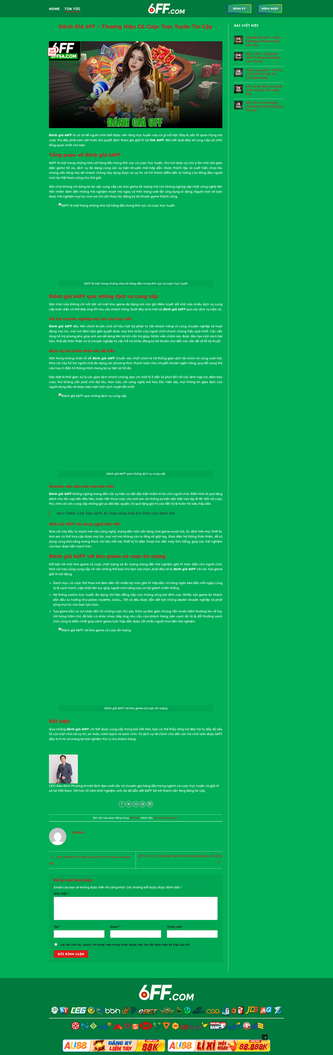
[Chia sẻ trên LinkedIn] (150, 804)
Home (54, 9)
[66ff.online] (166, 9)
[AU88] (114, 1045)
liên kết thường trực (166, 817)
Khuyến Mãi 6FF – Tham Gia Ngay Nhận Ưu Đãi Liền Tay (263, 41)
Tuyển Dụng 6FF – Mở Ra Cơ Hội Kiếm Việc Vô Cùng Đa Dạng (264, 73)
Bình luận (61, 893)
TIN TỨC (72, 9)
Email (115, 926)
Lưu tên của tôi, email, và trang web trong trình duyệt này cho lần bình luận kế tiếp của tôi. (125, 944)
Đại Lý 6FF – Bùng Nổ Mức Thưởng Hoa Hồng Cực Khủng (263, 57)
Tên (57, 926)
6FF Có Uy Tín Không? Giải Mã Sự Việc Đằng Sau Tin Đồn (265, 106)
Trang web (174, 926)
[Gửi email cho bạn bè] (136, 804)
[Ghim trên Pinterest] (143, 804)
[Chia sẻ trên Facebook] (122, 804)
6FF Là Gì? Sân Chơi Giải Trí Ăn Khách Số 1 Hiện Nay (264, 90)
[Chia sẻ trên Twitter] (129, 804)
